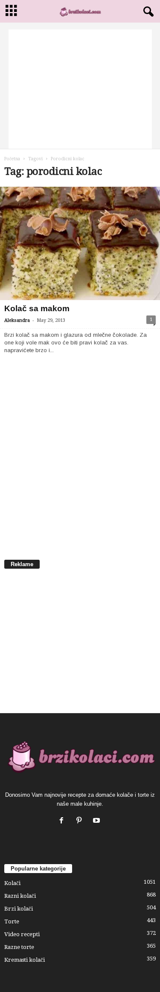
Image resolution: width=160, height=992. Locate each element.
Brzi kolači (18, 908)
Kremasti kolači (24, 960)
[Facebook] (63, 821)
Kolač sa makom (37, 308)
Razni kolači (20, 896)
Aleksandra (17, 320)
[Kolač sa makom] (80, 243)
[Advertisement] (80, 89)
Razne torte (19, 947)
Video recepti (22, 934)
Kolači (12, 883)
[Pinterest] (81, 821)
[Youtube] (97, 821)
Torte (11, 921)
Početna (12, 158)
